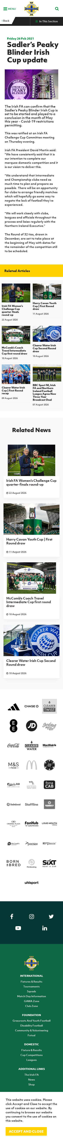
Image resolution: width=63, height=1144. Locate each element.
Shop (31, 1084)
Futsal (31, 1035)
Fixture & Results (31, 1050)
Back (6, 20)
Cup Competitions (31, 1055)
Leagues (31, 1060)
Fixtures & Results (31, 981)
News (31, 1079)
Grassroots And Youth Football (32, 1020)
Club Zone (31, 1006)
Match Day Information (31, 996)
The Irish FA (31, 1074)
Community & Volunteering (31, 1030)
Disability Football (31, 1025)
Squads (31, 991)
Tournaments (31, 986)
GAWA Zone (31, 1001)
